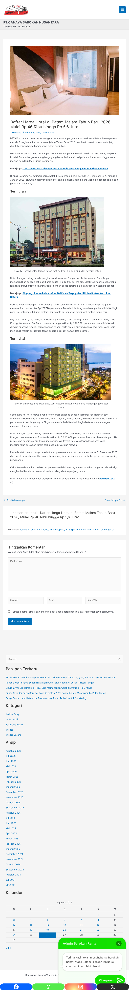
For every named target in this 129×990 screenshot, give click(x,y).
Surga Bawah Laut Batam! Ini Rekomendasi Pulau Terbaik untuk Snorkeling (46, 698)
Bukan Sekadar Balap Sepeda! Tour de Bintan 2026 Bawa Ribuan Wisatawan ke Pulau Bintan (56, 693)
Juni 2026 (11, 761)
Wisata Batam (32, 132)
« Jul (8, 948)
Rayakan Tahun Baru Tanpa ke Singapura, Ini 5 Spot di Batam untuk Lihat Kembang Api (66, 529)
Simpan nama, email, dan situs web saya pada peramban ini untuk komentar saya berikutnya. (63, 611)
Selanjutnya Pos (115, 500)
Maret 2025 (12, 838)
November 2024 (14, 859)
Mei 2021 (10, 885)
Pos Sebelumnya (14, 500)
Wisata (9, 729)
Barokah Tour (107, 478)
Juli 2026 (11, 756)
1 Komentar (16, 132)
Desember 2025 (14, 792)
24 (14, 934)
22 (98, 929)
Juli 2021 (10, 879)
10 (14, 924)
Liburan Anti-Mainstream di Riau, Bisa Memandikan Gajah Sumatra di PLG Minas (49, 687)
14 (81, 924)
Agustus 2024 (13, 874)
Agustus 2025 (13, 812)
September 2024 (15, 869)
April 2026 (11, 771)
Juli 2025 (10, 818)
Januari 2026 (13, 787)
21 (81, 929)
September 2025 (15, 807)
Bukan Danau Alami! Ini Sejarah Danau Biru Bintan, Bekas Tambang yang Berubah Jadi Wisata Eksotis (60, 677)
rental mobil (12, 719)
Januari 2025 (13, 849)
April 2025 (11, 833)
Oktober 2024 (13, 864)
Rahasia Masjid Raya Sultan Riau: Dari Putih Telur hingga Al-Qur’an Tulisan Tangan (50, 682)
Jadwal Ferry (12, 714)
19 (47, 929)
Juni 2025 (11, 823)
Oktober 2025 (13, 802)
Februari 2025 (13, 843)
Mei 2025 (11, 828)
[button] (119, 943)
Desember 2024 (14, 854)
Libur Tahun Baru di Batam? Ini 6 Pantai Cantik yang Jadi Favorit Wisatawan (65, 168)
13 (64, 924)
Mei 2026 (11, 766)
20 (64, 929)
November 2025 (14, 797)
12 (48, 924)
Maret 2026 (12, 776)
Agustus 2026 (13, 751)
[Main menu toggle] (122, 9)
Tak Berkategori (14, 724)
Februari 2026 (13, 782)
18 (31, 929)
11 (31, 924)
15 (98, 924)
